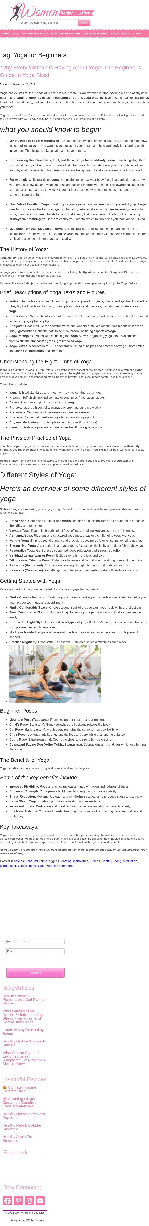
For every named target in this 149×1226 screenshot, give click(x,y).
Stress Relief (27, 865)
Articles (19, 861)
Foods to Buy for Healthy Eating (23, 1031)
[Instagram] (29, 1200)
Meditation (130, 861)
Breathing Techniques (73, 861)
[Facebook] (7, 1200)
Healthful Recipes (32, 33)
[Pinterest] (18, 1200)
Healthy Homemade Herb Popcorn (24, 1116)
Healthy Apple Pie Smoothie (17, 1138)
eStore (137, 33)
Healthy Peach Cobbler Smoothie (22, 1127)
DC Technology (35, 1220)
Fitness (95, 861)
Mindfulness (8, 865)
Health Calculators (95, 33)
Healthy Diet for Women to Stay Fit (24, 1043)
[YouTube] (40, 1200)
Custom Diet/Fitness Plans (63, 33)
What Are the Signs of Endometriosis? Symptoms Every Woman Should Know (24, 1058)
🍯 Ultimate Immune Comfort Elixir (19, 1089)
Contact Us (9, 42)
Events (114, 33)
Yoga (41, 865)
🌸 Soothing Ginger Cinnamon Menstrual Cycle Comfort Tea (20, 1102)
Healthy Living (111, 861)
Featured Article (36, 861)
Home (5, 33)
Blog (15, 33)
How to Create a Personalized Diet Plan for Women (24, 999)
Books (126, 33)
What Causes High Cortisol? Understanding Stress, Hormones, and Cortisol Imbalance (23, 1016)
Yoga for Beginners (59, 865)
